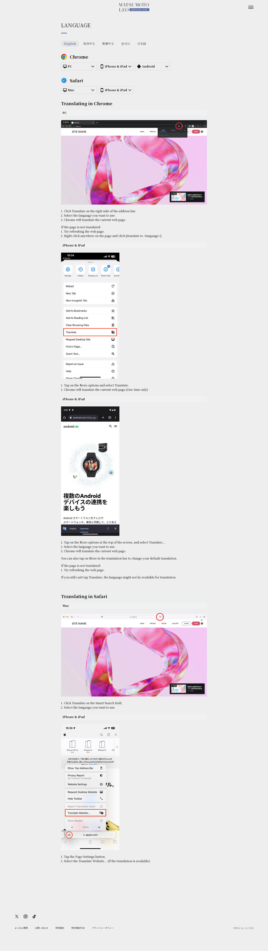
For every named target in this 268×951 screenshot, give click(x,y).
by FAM (249, 928)
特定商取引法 (78, 927)
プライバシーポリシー (103, 927)
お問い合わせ (41, 927)
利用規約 (59, 927)
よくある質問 (21, 927)
